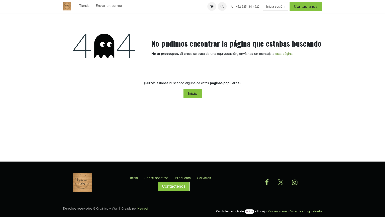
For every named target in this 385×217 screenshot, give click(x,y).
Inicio (192, 93)
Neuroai (143, 208)
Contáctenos (173, 186)
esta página (284, 54)
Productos (183, 178)
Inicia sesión (275, 6)
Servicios (204, 178)
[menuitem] (84, 6)
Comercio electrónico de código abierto (295, 211)
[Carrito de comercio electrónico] (211, 6)
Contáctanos (305, 6)
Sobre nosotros (156, 178)
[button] (222, 6)
